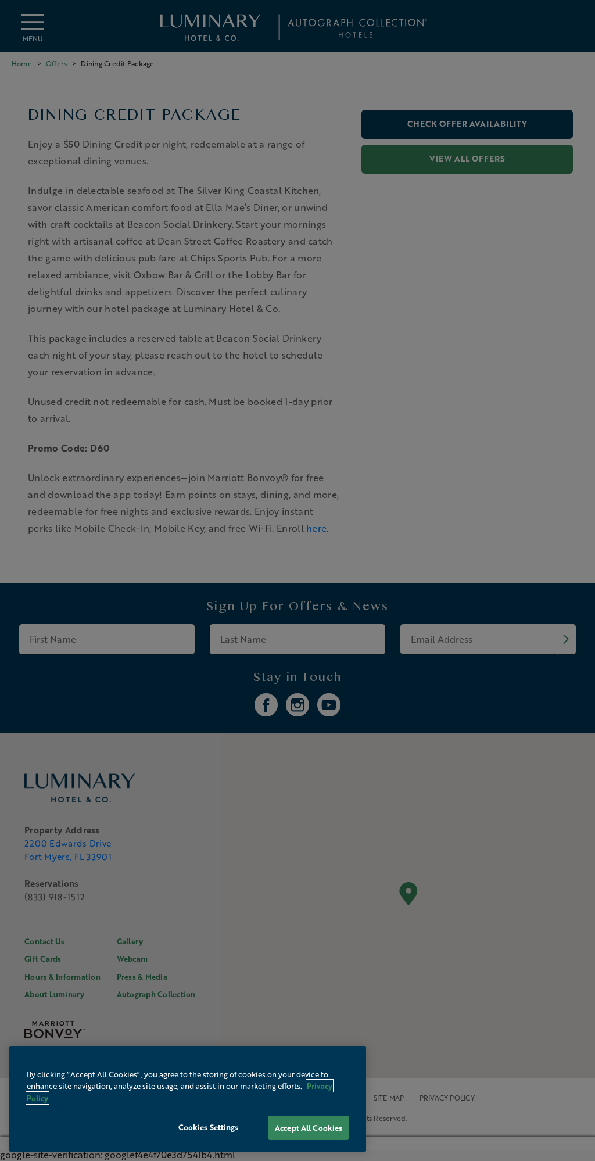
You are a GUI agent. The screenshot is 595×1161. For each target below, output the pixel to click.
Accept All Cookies (308, 1127)
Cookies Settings (208, 1127)
